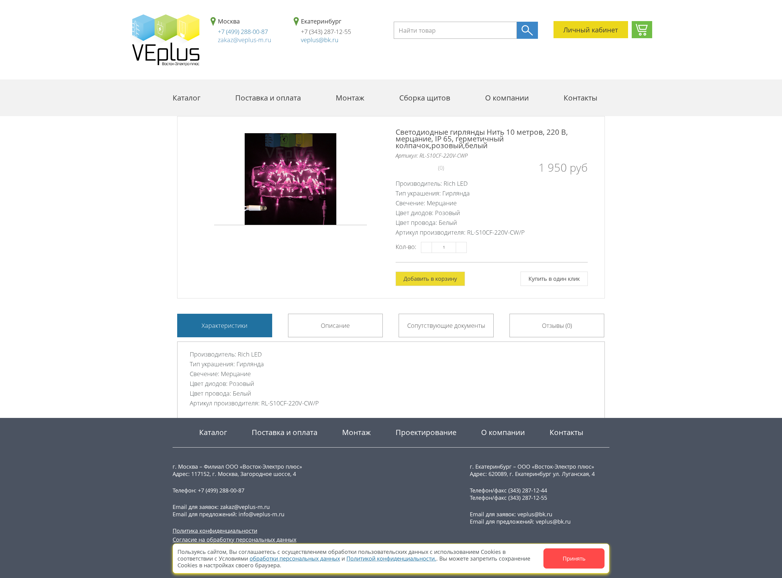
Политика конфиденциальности (215, 530)
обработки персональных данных (295, 558)
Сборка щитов (424, 98)
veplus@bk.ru (319, 40)
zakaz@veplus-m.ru (244, 40)
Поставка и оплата (268, 98)
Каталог (186, 98)
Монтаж (350, 98)
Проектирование (426, 432)
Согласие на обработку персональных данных (234, 539)
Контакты (580, 98)
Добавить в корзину (430, 278)
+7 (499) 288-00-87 (243, 31)
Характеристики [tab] (224, 325)
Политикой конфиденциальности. (391, 558)
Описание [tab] (335, 325)
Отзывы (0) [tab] (557, 325)
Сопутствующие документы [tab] (446, 325)
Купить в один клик (554, 278)
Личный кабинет (590, 29)
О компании (507, 98)
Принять (574, 558)
